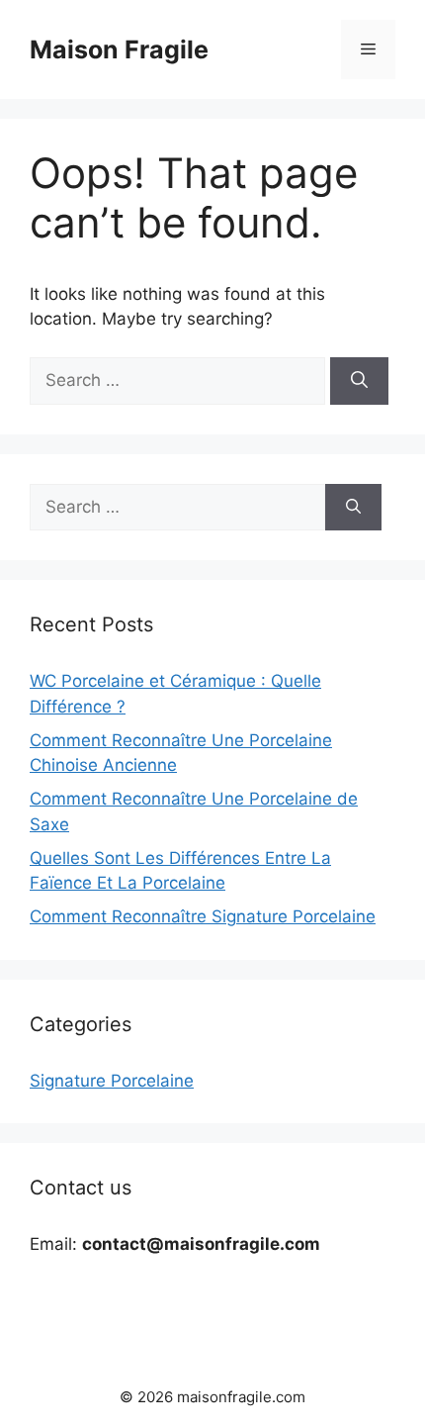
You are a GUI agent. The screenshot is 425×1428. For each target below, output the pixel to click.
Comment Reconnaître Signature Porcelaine (203, 916)
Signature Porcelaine (112, 1081)
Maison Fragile (119, 49)
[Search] (359, 381)
